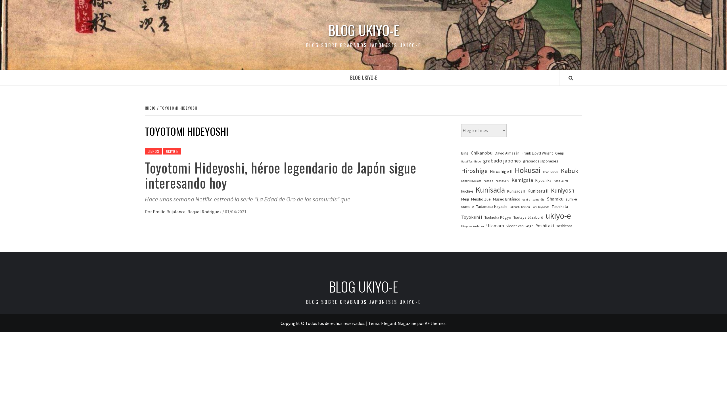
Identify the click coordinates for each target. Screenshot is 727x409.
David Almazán (507, 153)
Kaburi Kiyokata (471, 181)
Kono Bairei (561, 181)
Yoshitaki (545, 226)
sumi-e (571, 199)
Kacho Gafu (502, 181)
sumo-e (467, 206)
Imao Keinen (551, 172)
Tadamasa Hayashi (491, 206)
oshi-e (526, 199)
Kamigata (522, 180)
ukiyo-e (558, 215)
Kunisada (490, 190)
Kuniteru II (538, 191)
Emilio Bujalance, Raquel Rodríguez (187, 211)
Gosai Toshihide (471, 161)
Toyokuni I (471, 217)
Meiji (465, 199)
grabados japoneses (540, 161)
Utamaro (495, 226)
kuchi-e (467, 191)
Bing (465, 153)
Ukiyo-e (172, 151)
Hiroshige (474, 171)
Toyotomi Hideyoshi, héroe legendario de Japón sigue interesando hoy (280, 175)
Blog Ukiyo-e (363, 30)
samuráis (538, 199)
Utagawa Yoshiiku (472, 226)
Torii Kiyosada (541, 207)
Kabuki (570, 171)
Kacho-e (488, 181)
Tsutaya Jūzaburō (528, 217)
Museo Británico (506, 199)
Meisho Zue (481, 199)
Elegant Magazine (398, 323)
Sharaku (555, 199)
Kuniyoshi (563, 190)
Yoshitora (564, 225)
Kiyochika (543, 180)
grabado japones (502, 160)
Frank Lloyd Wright (537, 153)
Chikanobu (481, 153)
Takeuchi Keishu (519, 207)
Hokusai (528, 170)
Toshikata (560, 206)
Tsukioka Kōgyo (497, 217)
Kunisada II (516, 191)
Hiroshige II (501, 171)
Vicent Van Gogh (520, 225)
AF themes (435, 323)
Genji (559, 153)
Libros (153, 151)
